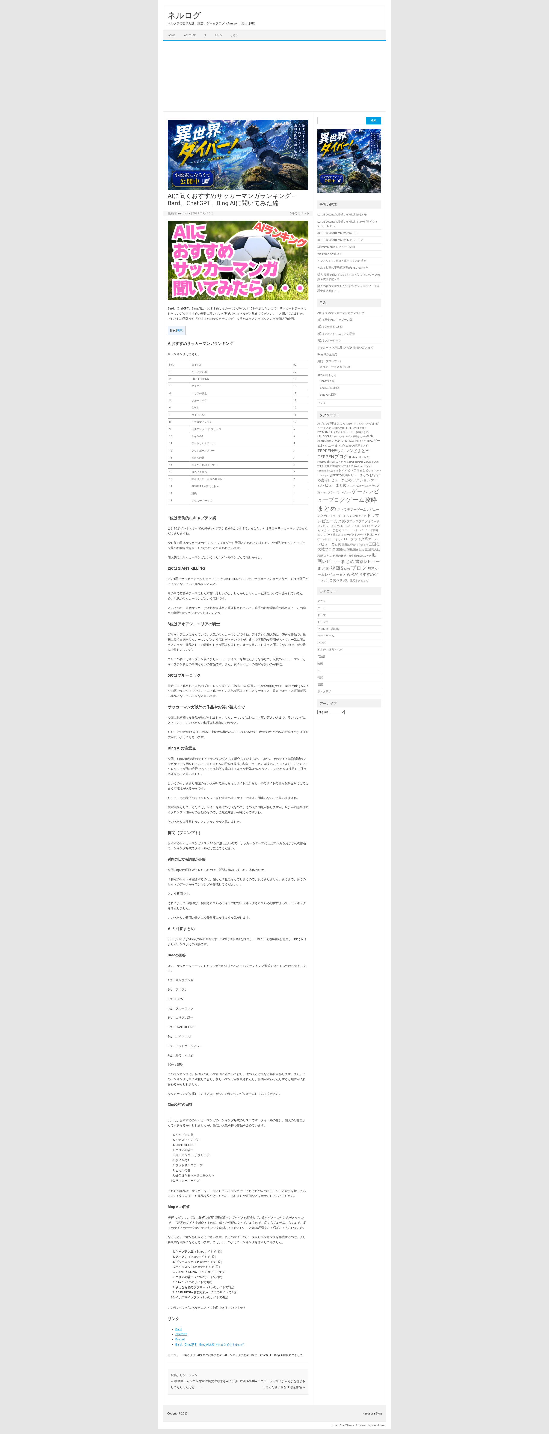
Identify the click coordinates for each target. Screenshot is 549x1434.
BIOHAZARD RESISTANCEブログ (349, 427)
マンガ (321, 642)
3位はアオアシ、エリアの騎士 (336, 333)
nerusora (184, 213)
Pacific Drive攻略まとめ (353, 441)
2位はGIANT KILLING (330, 326)
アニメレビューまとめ (359, 485)
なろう (234, 35)
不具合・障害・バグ (329, 649)
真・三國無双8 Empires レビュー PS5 (340, 239)
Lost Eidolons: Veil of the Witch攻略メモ (342, 214)
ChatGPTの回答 (330, 387)
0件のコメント (299, 213)
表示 (179, 330)
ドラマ (321, 614)
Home (171, 35)
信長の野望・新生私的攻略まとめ (352, 555)
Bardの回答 (327, 380)
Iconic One (338, 1425)
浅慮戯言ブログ (348, 568)
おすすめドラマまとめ (354, 470)
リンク (321, 402)
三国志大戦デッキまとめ (355, 544)
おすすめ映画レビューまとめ (349, 475)
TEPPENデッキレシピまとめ (343, 450)
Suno (218, 35)
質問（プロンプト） (329, 361)
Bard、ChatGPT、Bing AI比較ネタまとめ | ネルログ (209, 1344)
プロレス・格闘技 (328, 628)
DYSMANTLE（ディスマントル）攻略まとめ (343, 432)
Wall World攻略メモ (329, 253)
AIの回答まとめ (326, 375)
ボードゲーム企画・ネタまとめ (356, 526)
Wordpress (379, 1425)
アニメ (321, 601)
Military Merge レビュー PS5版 (336, 246)
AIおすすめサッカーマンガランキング (340, 312)
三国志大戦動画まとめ (350, 549)
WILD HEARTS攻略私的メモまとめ (335, 466)
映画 (320, 663)
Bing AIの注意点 (327, 354)
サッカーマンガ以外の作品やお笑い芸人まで (345, 347)
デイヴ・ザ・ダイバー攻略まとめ (347, 515)
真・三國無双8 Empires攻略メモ (337, 232)
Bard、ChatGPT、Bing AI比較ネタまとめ (277, 1354)
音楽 (320, 684)
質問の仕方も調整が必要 (335, 366)
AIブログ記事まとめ (209, 1354)
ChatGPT (181, 1334)
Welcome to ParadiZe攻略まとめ (361, 462)
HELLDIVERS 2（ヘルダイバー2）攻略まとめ (341, 436)
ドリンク (323, 621)
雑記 (186, 1354)
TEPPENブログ (332, 456)
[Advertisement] (274, 76)
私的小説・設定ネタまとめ (352, 580)
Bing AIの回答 (328, 394)
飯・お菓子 (324, 691)
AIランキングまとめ (236, 1354)
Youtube (190, 35)
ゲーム (321, 607)
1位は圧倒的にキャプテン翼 (334, 319)
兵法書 (321, 656)
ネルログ (184, 15)
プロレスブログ (357, 521)
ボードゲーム (325, 635)
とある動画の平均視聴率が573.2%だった (342, 267)
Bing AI (180, 1339)
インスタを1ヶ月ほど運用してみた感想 (341, 260)
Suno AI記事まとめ (357, 445)
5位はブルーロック (329, 340)
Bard (178, 1329)
